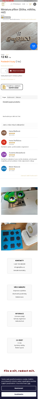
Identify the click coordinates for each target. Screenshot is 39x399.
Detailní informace (7, 79)
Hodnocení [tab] (10, 97)
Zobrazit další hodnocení (29, 176)
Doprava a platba (19, 291)
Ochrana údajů (20, 316)
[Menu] (35, 4)
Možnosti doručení (7, 66)
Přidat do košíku (18, 71)
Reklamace (19, 297)
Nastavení (19, 388)
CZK (24, 4)
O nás (19, 343)
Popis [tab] (4, 97)
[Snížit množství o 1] (8, 72)
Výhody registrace (20, 319)
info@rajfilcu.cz (19, 267)
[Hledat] (11, 4)
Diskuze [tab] (18, 97)
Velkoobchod (19, 321)
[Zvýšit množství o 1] (8, 70)
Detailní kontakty (19, 270)
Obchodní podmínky (19, 294)
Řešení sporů (19, 348)
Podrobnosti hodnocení (28, 19)
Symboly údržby (19, 345)
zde (29, 383)
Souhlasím (18, 394)
